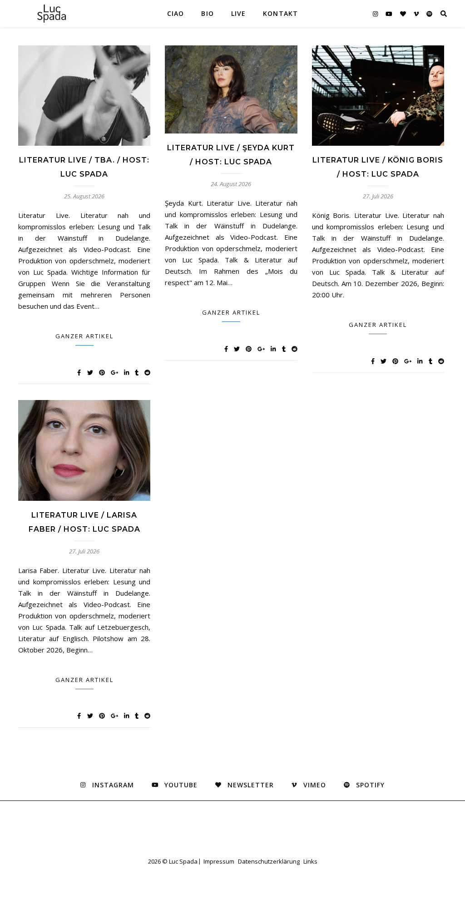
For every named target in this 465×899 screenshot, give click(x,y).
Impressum (218, 861)
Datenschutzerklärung (269, 861)
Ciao (175, 13)
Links (310, 861)
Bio (207, 13)
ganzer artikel (84, 336)
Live (238, 13)
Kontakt (280, 13)
